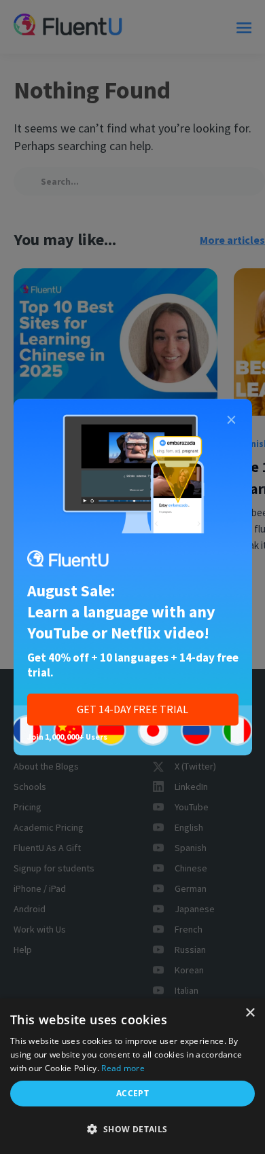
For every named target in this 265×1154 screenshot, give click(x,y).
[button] (132, 1129)
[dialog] (132, 1076)
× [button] (250, 1013)
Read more (123, 1068)
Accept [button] (132, 1093)
